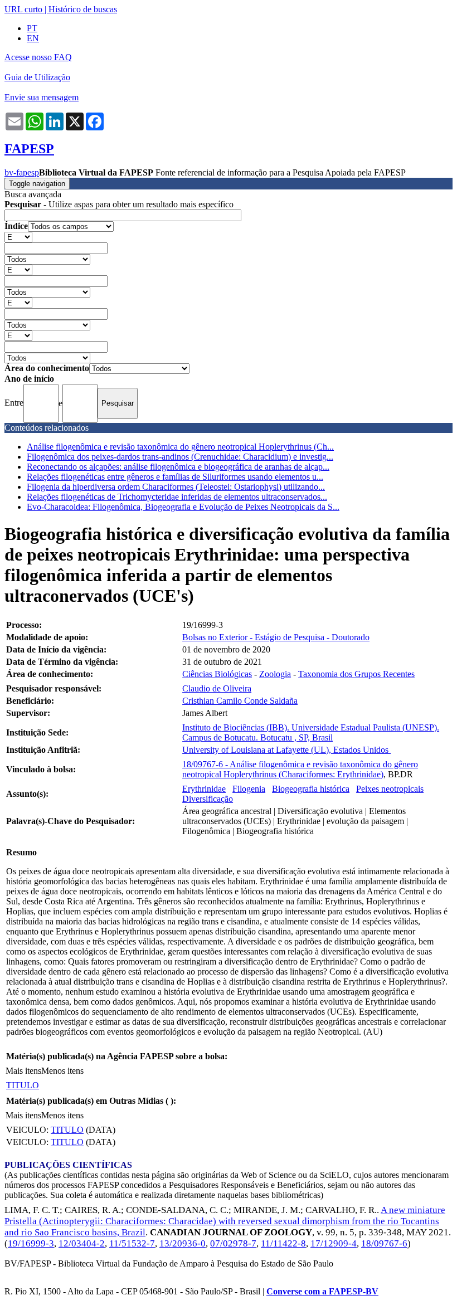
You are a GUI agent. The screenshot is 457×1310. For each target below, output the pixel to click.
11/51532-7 (132, 1243)
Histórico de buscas (82, 9)
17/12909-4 (333, 1243)
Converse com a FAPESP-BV (322, 1291)
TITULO (22, 1085)
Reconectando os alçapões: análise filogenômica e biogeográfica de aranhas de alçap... (178, 466)
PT (32, 28)
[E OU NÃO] (18, 236)
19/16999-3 (31, 1243)
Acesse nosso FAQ (38, 57)
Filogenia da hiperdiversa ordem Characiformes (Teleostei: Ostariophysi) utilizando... (176, 486)
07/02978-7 (233, 1243)
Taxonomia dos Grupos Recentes (356, 674)
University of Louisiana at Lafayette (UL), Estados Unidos (286, 749)
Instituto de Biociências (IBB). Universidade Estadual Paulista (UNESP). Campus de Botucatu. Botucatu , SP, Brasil (310, 732)
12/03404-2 (82, 1243)
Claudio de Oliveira (216, 688)
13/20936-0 (182, 1243)
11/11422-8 (283, 1243)
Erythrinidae (204, 788)
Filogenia (248, 788)
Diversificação (207, 798)
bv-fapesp (21, 172)
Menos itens (62, 1070)
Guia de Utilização (37, 77)
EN (33, 38)
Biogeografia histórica (310, 788)
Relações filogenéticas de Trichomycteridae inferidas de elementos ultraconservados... (177, 496)
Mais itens (23, 1070)
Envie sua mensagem (41, 97)
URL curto (23, 9)
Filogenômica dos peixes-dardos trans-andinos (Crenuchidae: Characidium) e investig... (180, 456)
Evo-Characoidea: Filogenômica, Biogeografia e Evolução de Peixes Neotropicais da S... (183, 507)
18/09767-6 (384, 1243)
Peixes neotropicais (390, 788)
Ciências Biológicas (217, 674)
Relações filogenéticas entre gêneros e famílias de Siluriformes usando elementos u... (175, 476)
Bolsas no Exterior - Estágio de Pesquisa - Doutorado (276, 637)
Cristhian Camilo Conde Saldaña (240, 700)
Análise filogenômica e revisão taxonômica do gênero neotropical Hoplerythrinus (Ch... (180, 446)
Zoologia (275, 674)
